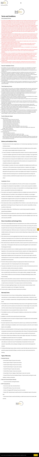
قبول (35, 455)
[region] (19, 455)
